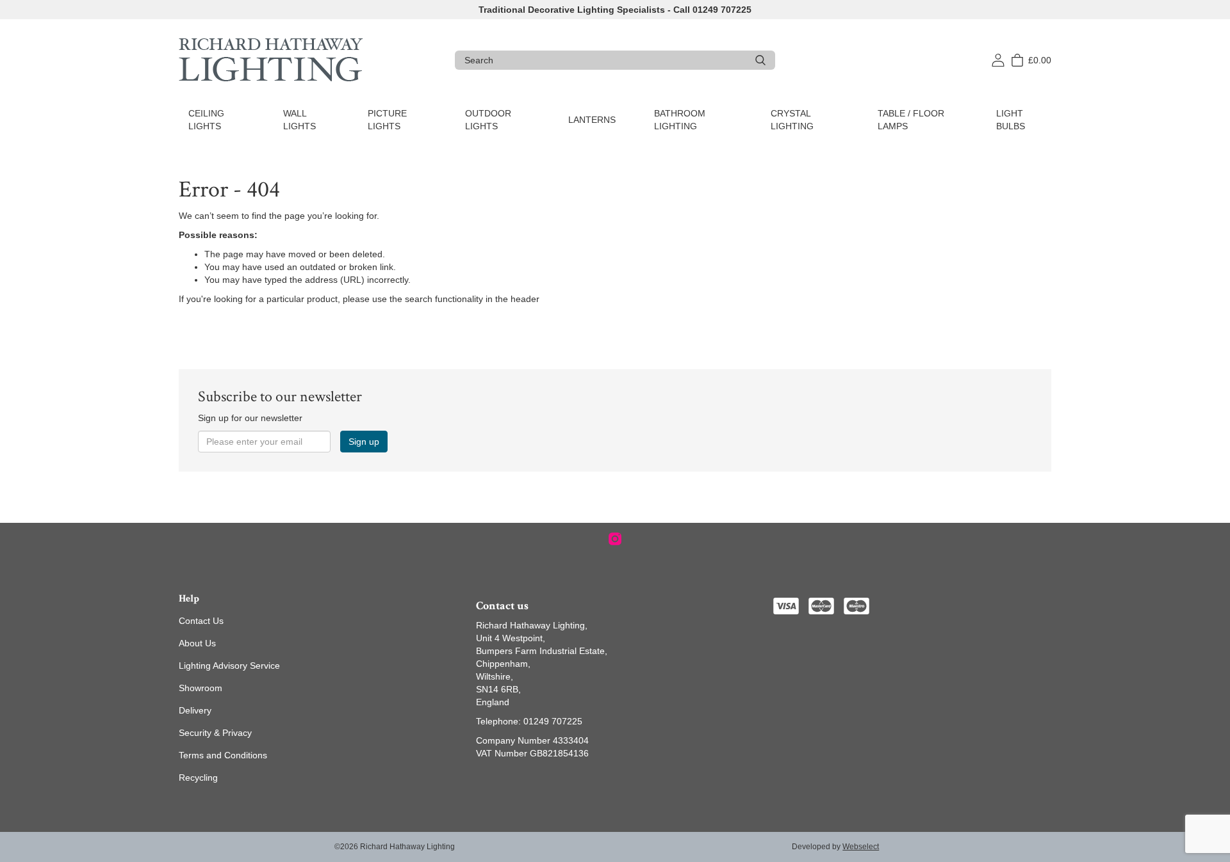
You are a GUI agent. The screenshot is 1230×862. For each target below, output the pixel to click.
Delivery (195, 710)
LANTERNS (592, 120)
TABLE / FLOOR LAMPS (911, 119)
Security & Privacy (215, 733)
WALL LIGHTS (299, 119)
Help (189, 598)
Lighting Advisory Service (229, 665)
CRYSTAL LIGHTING (792, 119)
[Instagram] (615, 538)
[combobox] (605, 60)
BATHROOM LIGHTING (679, 119)
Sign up (363, 441)
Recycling (198, 777)
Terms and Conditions (223, 755)
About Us (197, 643)
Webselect (860, 846)
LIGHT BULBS (1010, 119)
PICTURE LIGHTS (387, 119)
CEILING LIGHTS (206, 119)
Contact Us (201, 621)
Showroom (200, 688)
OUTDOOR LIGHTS (488, 119)
